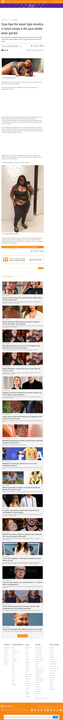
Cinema (13, 654)
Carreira (51, 650)
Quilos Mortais (38, 693)
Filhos (13, 663)
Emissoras (52, 654)
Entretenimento (17, 645)
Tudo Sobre (27, 696)
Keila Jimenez (15, 19)
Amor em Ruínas (38, 652)
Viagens (13, 679)
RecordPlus (52, 659)
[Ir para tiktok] (51, 710)
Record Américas (53, 666)
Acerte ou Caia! (38, 647)
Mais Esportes (7, 661)
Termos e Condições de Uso (22, 710)
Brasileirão (6, 650)
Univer (51, 684)
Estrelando (14, 659)
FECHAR (55, 717)
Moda (13, 668)
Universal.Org (52, 689)
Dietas (13, 657)
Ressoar (51, 682)
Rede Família (52, 679)
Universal (51, 686)
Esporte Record (38, 682)
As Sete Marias (38, 654)
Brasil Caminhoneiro (39, 668)
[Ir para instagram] (57, 1)
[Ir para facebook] (54, 1)
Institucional (54, 645)
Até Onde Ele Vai (38, 657)
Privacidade (14, 710)
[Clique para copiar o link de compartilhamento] (42, 45)
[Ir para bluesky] (32, 710)
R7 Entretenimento (4, 19)
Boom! (36, 666)
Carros (26, 654)
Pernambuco (27, 683)
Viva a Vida (14, 684)
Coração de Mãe (38, 677)
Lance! (5, 659)
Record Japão (52, 673)
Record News (44, 1)
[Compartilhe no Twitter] (31, 45)
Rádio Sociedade (53, 663)
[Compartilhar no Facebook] (34, 45)
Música (13, 670)
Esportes (30, 1)
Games (13, 666)
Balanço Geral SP (38, 661)
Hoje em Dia (37, 686)
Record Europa (52, 670)
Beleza (13, 647)
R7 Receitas (14, 675)
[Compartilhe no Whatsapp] (38, 45)
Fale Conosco (8, 710)
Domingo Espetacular (39, 679)
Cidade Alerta (38, 675)
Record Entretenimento (54, 668)
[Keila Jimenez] (31, 5)
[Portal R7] (3, 1)
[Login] (61, 1)
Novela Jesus (38, 691)
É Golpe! (27, 669)
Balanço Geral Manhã (39, 659)
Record (38, 1)
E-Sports (5, 652)
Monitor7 (27, 681)
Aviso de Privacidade (47, 717)
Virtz (13, 682)
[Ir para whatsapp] (57, 710)
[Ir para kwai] (41, 710)
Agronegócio (27, 647)
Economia (27, 665)
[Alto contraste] (2, 50)
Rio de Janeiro (28, 685)
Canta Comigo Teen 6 (39, 670)
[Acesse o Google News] (40, 46)
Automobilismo (7, 647)
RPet (13, 677)
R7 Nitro (13, 673)
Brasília (15, 1)
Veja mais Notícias (22, 635)
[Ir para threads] (44, 710)
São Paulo (27, 688)
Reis (36, 696)
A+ (5, 50)
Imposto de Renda (29, 674)
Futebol (5, 657)
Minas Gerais (28, 678)
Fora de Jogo (6, 654)
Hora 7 (26, 672)
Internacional (28, 676)
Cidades (26, 657)
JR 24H (34, 1)
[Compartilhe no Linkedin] (36, 45)
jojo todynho (40, 268)
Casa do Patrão (38, 673)
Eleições (20, 1)
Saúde (26, 690)
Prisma (10, 19)
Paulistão (6, 663)
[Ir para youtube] (60, 710)
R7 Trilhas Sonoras (53, 661)
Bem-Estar (14, 650)
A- (7, 50)
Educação (27, 667)
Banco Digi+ (52, 647)
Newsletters (52, 657)
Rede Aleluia (52, 677)
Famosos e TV (15, 661)
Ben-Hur (37, 663)
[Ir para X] (56, 1)
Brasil (26, 650)
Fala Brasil (37, 684)
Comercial (52, 652)
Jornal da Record (38, 689)
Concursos (27, 659)
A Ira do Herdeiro (38, 650)
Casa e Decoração (15, 652)
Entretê (25, 1)
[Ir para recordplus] (48, 710)
